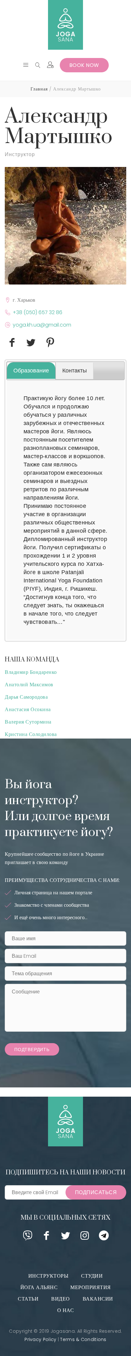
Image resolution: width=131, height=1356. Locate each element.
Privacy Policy (40, 1339)
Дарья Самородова (26, 697)
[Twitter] (66, 1237)
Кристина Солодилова (31, 734)
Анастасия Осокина (28, 709)
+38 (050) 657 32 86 (37, 312)
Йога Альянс (39, 1287)
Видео (60, 1298)
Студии (92, 1276)
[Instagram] (85, 1237)
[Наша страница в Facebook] (46, 1237)
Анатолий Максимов (29, 684)
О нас (65, 1310)
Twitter (31, 351)
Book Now (84, 65)
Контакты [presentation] (74, 370)
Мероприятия (90, 1287)
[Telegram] (104, 1237)
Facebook (12, 351)
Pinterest (50, 351)
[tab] (31, 370)
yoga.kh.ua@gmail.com (42, 324)
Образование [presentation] (31, 370)
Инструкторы (48, 1276)
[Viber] (27, 1237)
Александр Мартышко (59, 127)
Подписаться (96, 1192)
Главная (39, 89)
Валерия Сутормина (28, 721)
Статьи (28, 1298)
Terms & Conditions (83, 1339)
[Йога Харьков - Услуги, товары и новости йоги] (65, 25)
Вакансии (98, 1298)
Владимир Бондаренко (31, 672)
